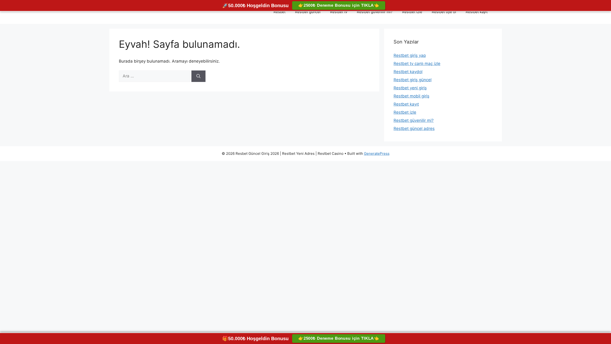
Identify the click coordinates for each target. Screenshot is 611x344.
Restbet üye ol (444, 12)
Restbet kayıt (477, 12)
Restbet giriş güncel (413, 79)
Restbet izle (412, 12)
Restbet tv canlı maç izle (417, 63)
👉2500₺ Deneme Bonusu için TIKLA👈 (338, 5)
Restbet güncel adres (414, 128)
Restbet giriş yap (410, 55)
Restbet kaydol (408, 71)
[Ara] (198, 76)
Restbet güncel (308, 12)
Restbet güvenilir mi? (375, 12)
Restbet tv (338, 12)
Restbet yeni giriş (410, 88)
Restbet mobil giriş (411, 96)
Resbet (279, 12)
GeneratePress (377, 153)
